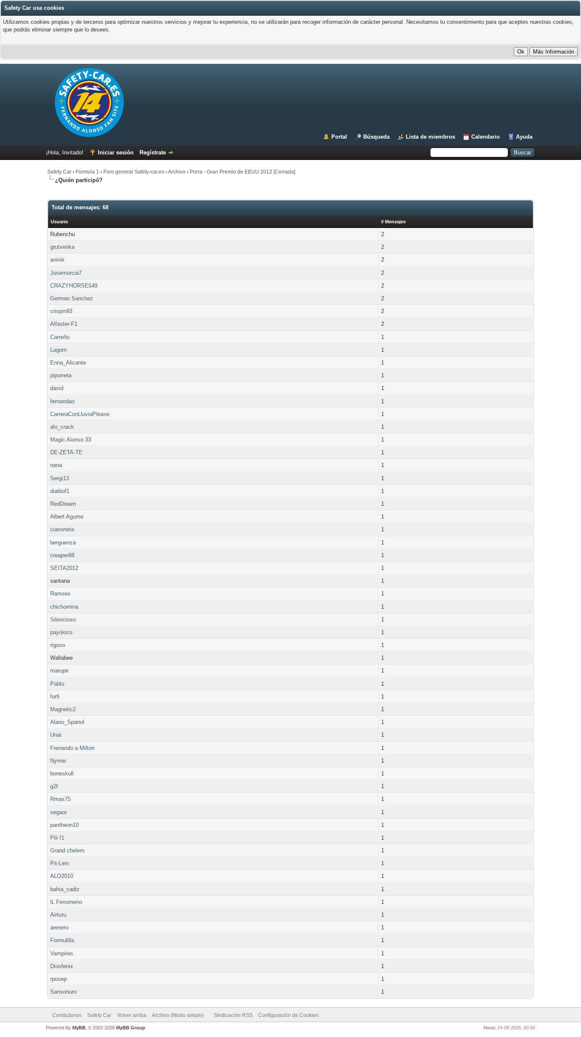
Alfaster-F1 (63, 324)
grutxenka (62, 247)
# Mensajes (393, 221)
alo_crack (62, 427)
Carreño (59, 337)
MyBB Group (130, 1027)
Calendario (485, 137)
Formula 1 (87, 172)
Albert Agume (66, 516)
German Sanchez (71, 298)
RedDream (63, 504)
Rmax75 (60, 799)
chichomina (64, 607)
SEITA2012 (64, 568)
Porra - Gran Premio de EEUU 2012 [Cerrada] (242, 172)
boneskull (62, 773)
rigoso (57, 645)
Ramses (60, 593)
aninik (57, 259)
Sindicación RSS (233, 1015)
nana (56, 465)
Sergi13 (59, 478)
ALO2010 (61, 876)
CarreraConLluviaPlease (79, 414)
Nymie (58, 761)
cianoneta (62, 529)
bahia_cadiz (65, 889)
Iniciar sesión (116, 152)
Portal (339, 137)
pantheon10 (64, 825)
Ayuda (524, 137)
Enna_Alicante (68, 362)
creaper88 (62, 555)
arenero (59, 927)
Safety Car (59, 172)
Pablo (57, 684)
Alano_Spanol (67, 722)
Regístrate (153, 152)
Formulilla (62, 940)
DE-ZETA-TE (66, 452)
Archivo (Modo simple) (178, 1015)
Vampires (61, 953)
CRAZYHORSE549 (73, 285)
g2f (54, 786)
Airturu (58, 915)
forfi (55, 696)
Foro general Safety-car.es (133, 172)
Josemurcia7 (66, 273)
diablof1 (59, 491)
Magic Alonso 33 (70, 439)
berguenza (63, 542)
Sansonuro (63, 992)
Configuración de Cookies (288, 1015)
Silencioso (63, 619)
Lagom (58, 350)
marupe (59, 670)
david (56, 388)
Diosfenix (61, 966)
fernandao (62, 401)
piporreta (60, 375)
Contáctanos (67, 1015)
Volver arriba (131, 1015)
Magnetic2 (63, 709)
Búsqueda (376, 137)
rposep (58, 979)
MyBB (78, 1027)
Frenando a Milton (72, 748)
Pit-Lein (59, 863)
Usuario (59, 221)
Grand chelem (67, 850)
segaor (58, 812)
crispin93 (61, 311)
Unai (55, 735)
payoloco (61, 632)
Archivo (176, 172)
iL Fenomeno (66, 902)
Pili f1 (57, 838)
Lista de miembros (430, 137)
